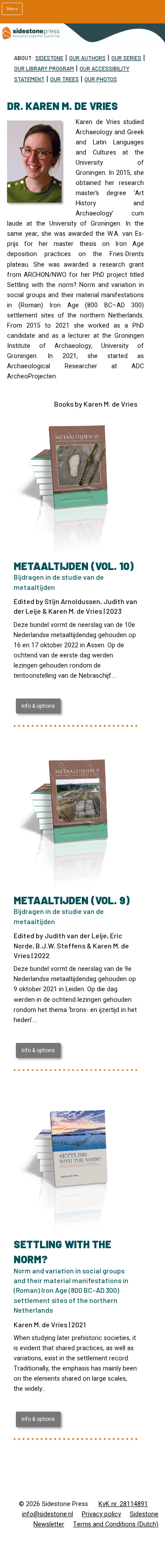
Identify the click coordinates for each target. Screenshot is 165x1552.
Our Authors (87, 57)
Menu (12, 9)
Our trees (64, 79)
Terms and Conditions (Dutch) (115, 1524)
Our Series (126, 57)
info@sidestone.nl (47, 1514)
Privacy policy (101, 1514)
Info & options (38, 706)
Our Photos (100, 79)
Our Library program (44, 68)
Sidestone (49, 57)
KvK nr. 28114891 (123, 1504)
